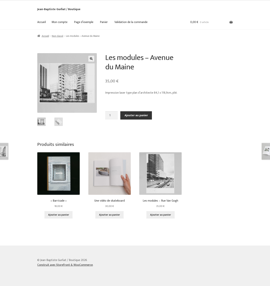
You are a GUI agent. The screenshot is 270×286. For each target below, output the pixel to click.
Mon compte (59, 22)
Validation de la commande (130, 22)
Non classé (57, 36)
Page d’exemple (83, 22)
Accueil (41, 22)
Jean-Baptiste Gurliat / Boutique (58, 9)
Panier (104, 22)
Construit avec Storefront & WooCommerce (65, 264)
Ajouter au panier (136, 115)
